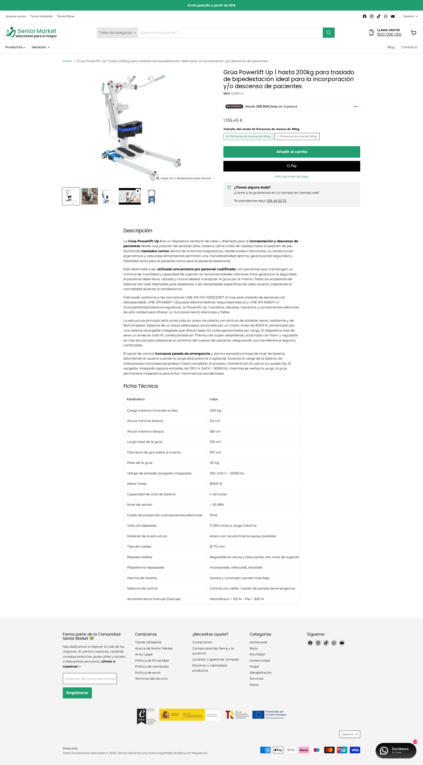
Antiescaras (258, 642)
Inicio (67, 61)
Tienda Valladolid (41, 16)
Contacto (409, 47)
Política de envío (148, 673)
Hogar (254, 666)
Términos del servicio (151, 679)
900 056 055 (389, 34)
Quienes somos (16, 16)
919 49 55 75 (276, 201)
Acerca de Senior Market (154, 648)
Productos (14, 47)
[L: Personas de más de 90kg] (298, 141)
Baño (254, 648)
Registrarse (77, 692)
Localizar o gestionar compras (215, 659)
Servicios (39, 47)
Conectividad (260, 660)
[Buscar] (329, 33)
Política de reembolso (152, 666)
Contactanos (202, 642)
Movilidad (257, 654)
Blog (391, 47)
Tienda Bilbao (66, 16)
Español (408, 16)
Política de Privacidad (152, 660)
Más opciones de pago (292, 176)
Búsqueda (70, 748)
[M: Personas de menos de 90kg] (249, 141)
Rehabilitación (261, 673)
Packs (254, 685)
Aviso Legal (144, 654)
